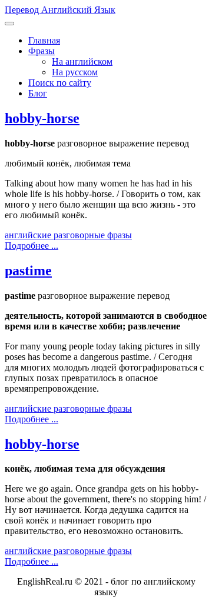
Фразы (41, 51)
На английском (82, 61)
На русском (75, 72)
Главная (44, 40)
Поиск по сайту (59, 83)
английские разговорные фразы (68, 235)
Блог (37, 93)
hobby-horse (42, 118)
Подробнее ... (31, 246)
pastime (28, 270)
